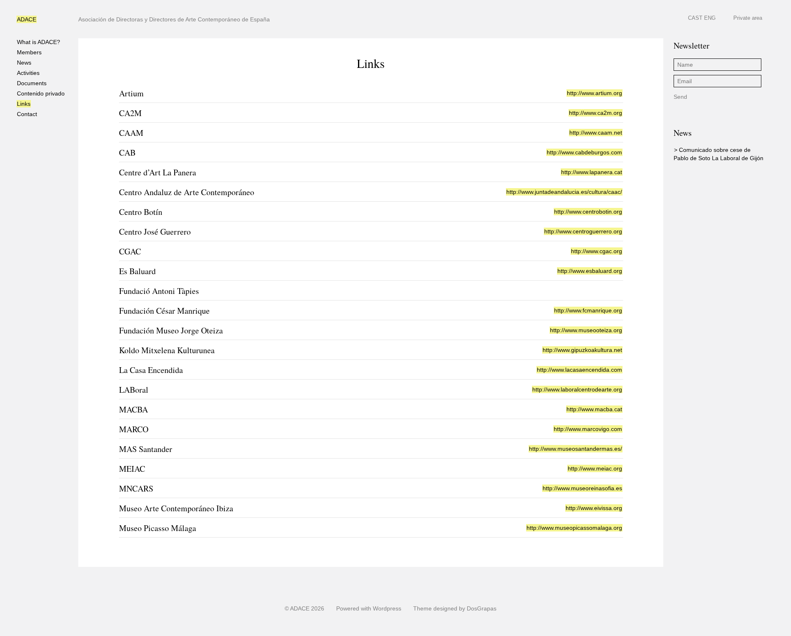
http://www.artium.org (594, 93)
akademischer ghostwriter (368, 3)
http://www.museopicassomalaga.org (574, 527)
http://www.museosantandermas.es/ (575, 448)
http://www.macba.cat (594, 409)
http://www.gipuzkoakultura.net (582, 350)
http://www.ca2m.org (595, 112)
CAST (695, 18)
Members (29, 52)
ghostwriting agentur (429, 3)
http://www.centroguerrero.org (583, 231)
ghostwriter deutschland (429, 632)
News (24, 62)
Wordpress (387, 608)
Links (23, 103)
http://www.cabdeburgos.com (584, 152)
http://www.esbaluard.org (589, 271)
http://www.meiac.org (595, 468)
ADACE (26, 19)
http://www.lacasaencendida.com (579, 369)
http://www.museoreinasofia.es (582, 488)
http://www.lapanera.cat (591, 172)
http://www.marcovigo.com (588, 429)
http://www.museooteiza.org (586, 330)
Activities (28, 73)
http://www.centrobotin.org (588, 211)
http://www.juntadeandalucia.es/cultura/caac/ (564, 192)
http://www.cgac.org (596, 251)
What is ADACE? (38, 42)
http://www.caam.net (595, 132)
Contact (27, 114)
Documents (32, 83)
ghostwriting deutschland (363, 632)
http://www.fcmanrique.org (588, 310)
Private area (747, 18)
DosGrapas (481, 608)
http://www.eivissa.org (594, 508)
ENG (710, 18)
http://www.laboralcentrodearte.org (577, 389)
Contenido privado (41, 93)
